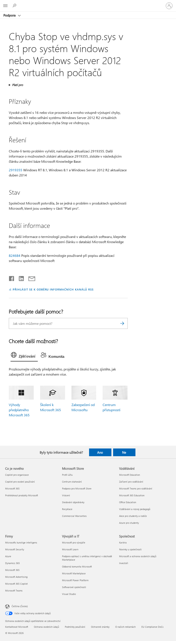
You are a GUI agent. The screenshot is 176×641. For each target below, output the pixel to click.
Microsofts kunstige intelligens (21, 542)
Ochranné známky (100, 626)
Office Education (127, 502)
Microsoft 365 (12, 488)
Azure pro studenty (129, 522)
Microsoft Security (14, 549)
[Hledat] (122, 323)
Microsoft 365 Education (131, 495)
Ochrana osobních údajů (46, 626)
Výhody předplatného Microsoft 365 (19, 409)
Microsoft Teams (14, 590)
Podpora (10, 15)
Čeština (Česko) (20, 606)
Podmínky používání (75, 626)
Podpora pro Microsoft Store (76, 488)
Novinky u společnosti (130, 549)
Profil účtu (67, 474)
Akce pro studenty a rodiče (133, 516)
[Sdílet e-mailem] (29, 277)
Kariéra (123, 542)
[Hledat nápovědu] (15, 5)
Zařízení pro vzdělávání (131, 481)
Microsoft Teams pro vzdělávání (135, 488)
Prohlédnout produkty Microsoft (21, 495)
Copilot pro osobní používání (20, 481)
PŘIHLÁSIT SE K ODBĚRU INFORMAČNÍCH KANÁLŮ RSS (53, 289)
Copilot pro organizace (17, 474)
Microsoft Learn (70, 549)
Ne (124, 452)
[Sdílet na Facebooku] (12, 277)
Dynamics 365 (12, 563)
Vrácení (66, 495)
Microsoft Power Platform (75, 580)
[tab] (24, 355)
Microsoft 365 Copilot (16, 583)
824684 (14, 255)
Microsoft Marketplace (74, 573)
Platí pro (17, 85)
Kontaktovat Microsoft (16, 626)
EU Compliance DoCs (152, 626)
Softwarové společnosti (74, 587)
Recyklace (67, 509)
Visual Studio (69, 594)
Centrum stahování (72, 481)
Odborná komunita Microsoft (77, 566)
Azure (8, 556)
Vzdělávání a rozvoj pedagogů (134, 509)
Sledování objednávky (73, 502)
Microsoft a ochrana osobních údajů (137, 556)
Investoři (123, 563)
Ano (100, 452)
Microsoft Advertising (16, 576)
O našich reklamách (125, 626)
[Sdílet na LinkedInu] (19, 277)
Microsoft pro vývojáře (73, 542)
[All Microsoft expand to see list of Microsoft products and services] (5, 6)
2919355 (15, 170)
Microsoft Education (129, 474)
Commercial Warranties (74, 516)
